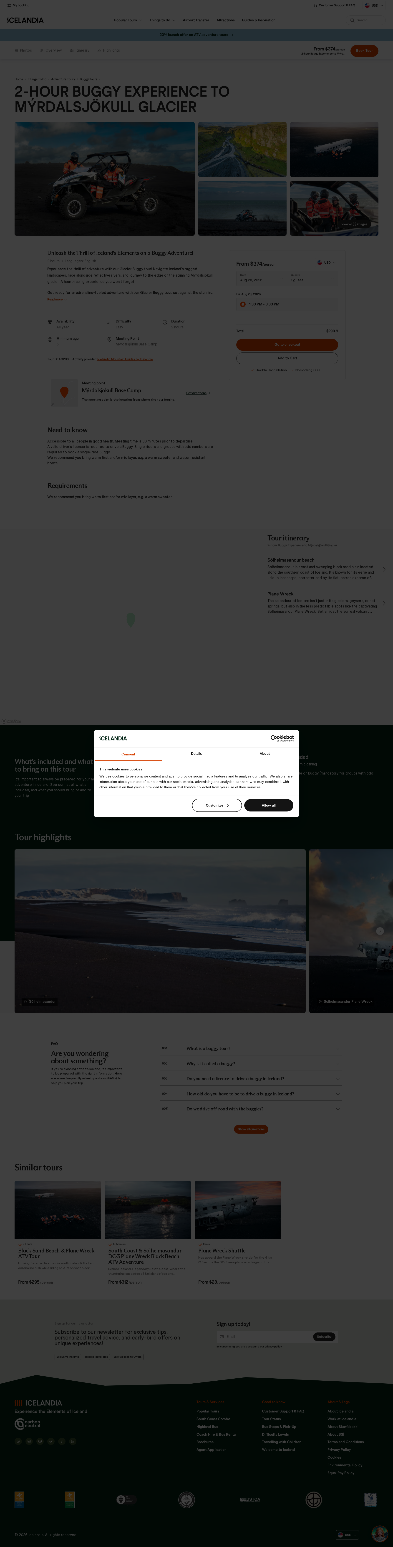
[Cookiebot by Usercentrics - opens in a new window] (274, 738)
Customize (214, 805)
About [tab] (265, 753)
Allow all (269, 805)
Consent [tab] (128, 754)
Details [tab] (196, 753)
